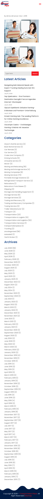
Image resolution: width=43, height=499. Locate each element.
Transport (8, 212)
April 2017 (8, 434)
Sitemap (28, 496)
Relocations (9, 183)
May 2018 (8, 400)
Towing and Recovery (13, 200)
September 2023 (11, 296)
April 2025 (8, 276)
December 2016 (10, 445)
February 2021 (10, 324)
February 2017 (10, 440)
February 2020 (10, 349)
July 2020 (8, 338)
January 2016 (9, 476)
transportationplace (12, 226)
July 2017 (7, 426)
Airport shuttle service (13, 144)
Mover (6, 163)
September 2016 (11, 454)
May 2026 (8, 253)
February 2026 (10, 259)
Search (35, 74)
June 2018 (8, 397)
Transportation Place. (28, 493)
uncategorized (10, 231)
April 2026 (8, 256)
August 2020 (9, 335)
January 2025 (9, 279)
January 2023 (9, 301)
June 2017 (8, 429)
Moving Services (10, 175)
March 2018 (9, 406)
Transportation (10, 214)
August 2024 (9, 284)
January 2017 (9, 443)
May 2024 (8, 290)
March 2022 (9, 307)
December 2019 (10, 355)
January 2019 (9, 380)
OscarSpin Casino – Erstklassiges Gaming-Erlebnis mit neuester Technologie (17, 127)
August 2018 (9, 392)
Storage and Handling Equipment (17, 192)
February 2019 (10, 378)
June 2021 (8, 318)
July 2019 (7, 364)
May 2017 (8, 431)
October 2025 (10, 265)
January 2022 (9, 310)
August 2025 (9, 268)
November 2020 (10, 330)
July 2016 (7, 460)
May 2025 (8, 273)
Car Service (9, 152)
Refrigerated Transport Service (17, 181)
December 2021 (10, 313)
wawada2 (8, 234)
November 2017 (10, 417)
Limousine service (11, 161)
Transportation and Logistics (16, 220)
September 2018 (11, 389)
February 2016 (10, 474)
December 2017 (10, 414)
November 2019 (10, 358)
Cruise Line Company (13, 155)
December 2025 (11, 262)
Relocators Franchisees (14, 186)
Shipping (7, 189)
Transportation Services (14, 223)
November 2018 (10, 383)
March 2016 (9, 471)
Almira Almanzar (12, 16)
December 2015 (10, 479)
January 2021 (9, 327)
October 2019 (9, 361)
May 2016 (8, 465)
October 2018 (9, 386)
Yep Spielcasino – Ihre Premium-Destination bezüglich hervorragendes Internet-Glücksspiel (20, 99)
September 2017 (11, 420)
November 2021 (10, 316)
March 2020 (9, 347)
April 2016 (8, 468)
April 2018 (8, 403)
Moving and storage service (15, 169)
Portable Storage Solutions (15, 178)
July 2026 (8, 248)
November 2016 (10, 448)
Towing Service (10, 206)
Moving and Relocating (13, 166)
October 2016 (9, 451)
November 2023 (10, 293)
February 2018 (10, 409)
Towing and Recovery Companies (18, 203)
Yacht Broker (9, 237)
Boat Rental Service (12, 147)
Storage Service (10, 195)
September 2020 (11, 333)
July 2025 (8, 270)
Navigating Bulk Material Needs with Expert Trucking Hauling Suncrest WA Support (19, 88)
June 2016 (8, 462)
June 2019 (8, 366)
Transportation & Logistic (14, 217)
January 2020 (9, 352)
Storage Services (11, 197)
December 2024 (11, 282)
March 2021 (8, 321)
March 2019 (8, 375)
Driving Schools (10, 158)
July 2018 (7, 395)
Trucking (7, 228)
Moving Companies (12, 172)
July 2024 (8, 287)
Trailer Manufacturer (12, 209)
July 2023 (8, 299)
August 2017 (9, 423)
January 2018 (9, 411)
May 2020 (8, 344)
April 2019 (8, 372)
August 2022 (9, 304)
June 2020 (8, 341)
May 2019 (8, 369)
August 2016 (9, 457)
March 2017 (9, 437)
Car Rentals (9, 149)
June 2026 (8, 251)
